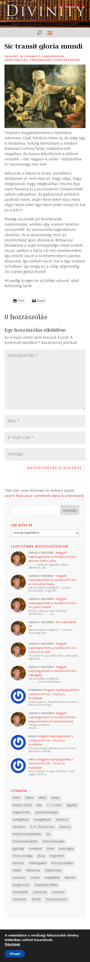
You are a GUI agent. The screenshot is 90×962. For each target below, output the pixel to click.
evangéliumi (42, 820)
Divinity (33, 56)
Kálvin (17, 870)
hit (48, 834)
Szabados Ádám (46, 885)
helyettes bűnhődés (27, 834)
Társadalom (40, 60)
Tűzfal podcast (56, 899)
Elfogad (15, 954)
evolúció (62, 820)
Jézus (41, 856)
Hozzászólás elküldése (54, 468)
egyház (72, 805)
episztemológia (46, 812)
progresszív (21, 885)
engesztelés (21, 812)
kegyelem (57, 856)
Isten (50, 849)
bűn (39, 805)
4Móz (42, 798)
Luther (35, 878)
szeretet (58, 892)
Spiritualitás (16, 60)
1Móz (16, 798)
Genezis (64, 827)
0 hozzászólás (67, 60)
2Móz (30, 798)
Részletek (12, 944)
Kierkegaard (37, 863)
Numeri (70, 878)
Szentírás (40, 892)
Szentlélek (20, 892)
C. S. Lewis (54, 805)
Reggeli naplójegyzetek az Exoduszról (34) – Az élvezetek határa (53, 580)
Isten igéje (66, 849)
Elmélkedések (53, 56)
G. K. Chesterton (42, 827)
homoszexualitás (25, 841)
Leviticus (19, 878)
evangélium (21, 820)
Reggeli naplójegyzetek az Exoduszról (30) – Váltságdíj (53, 671)
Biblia (55, 798)
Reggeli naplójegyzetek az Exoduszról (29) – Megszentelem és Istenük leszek (53, 717)
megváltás (52, 878)
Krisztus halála (62, 863)
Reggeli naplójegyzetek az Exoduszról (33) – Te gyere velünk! (53, 603)
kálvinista (33, 870)
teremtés (19, 899)
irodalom (35, 849)
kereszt (18, 863)
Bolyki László (22, 805)
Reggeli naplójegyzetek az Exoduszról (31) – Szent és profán (53, 648)
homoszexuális (53, 841)
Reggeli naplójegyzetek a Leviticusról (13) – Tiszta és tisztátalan (53, 694)
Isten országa (22, 856)
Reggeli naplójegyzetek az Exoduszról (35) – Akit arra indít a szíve (53, 557)
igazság (18, 849)
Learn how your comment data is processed (43, 496)
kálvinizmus (53, 870)
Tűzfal (36, 899)
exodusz (19, 827)
